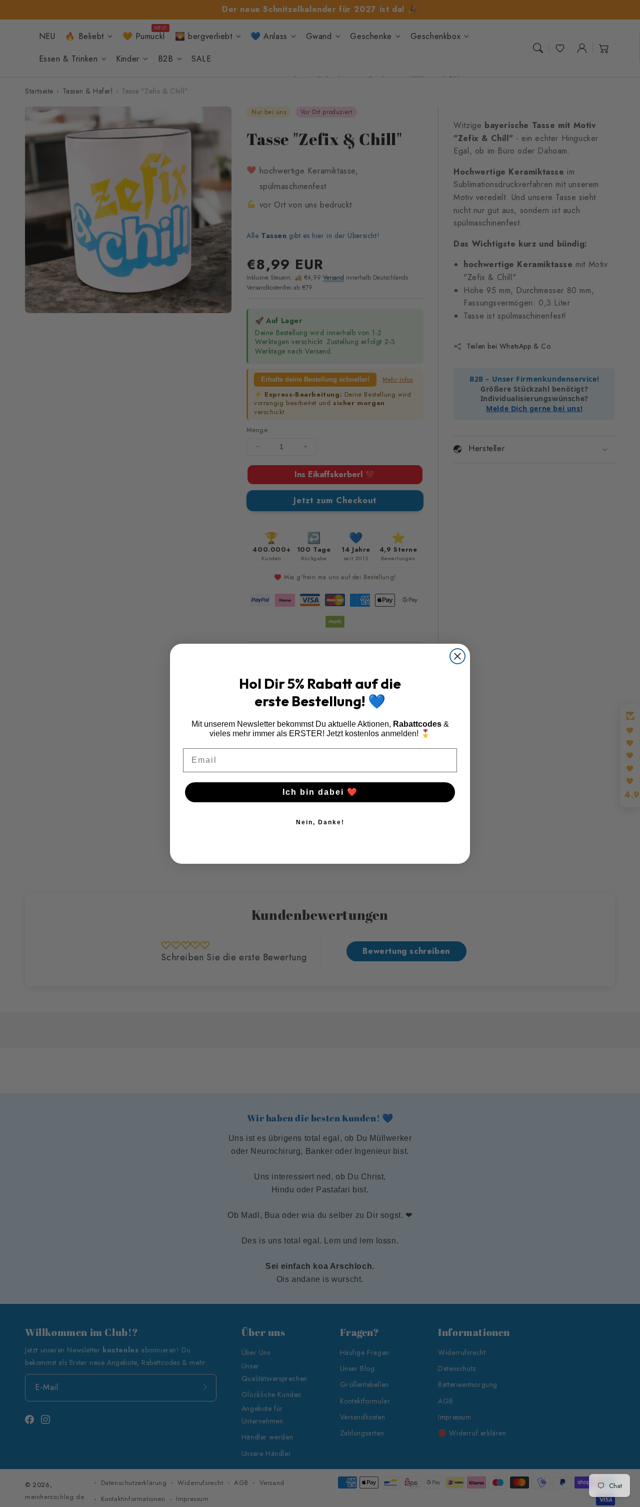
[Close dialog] (457, 656)
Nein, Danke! (320, 822)
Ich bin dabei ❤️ (320, 792)
